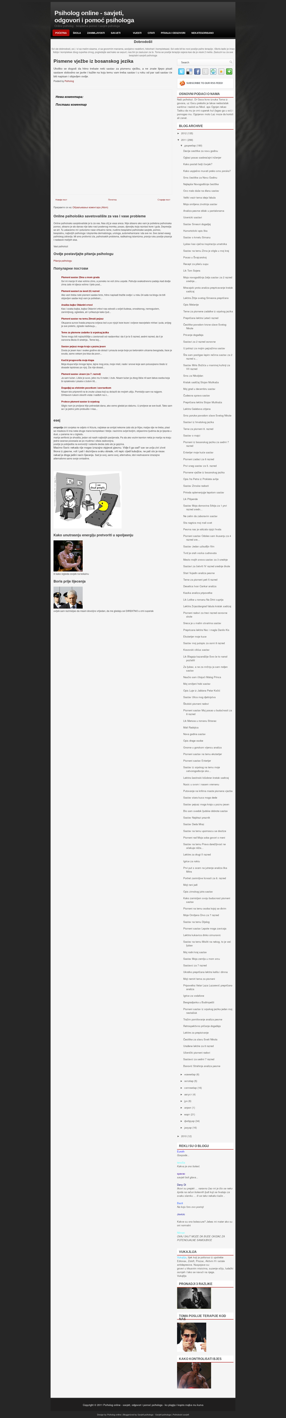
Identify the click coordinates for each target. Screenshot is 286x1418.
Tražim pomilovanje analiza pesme (202, 1019)
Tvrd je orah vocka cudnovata (200, 553)
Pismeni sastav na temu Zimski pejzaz (82, 318)
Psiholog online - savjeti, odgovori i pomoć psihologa (94, 17)
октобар (189, 1081)
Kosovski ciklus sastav (196, 650)
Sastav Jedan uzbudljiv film (198, 546)
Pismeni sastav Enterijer (197, 760)
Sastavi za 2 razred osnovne (199, 341)
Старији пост (164, 199)
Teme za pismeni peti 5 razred (200, 579)
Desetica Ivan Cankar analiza (199, 586)
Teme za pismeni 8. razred (198, 429)
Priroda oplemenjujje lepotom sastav (203, 492)
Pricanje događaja (193, 335)
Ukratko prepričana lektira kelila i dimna (205, 972)
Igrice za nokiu (191, 861)
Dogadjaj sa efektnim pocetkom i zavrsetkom (86, 387)
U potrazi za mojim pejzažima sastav (204, 348)
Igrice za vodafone (193, 995)
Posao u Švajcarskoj (195, 257)
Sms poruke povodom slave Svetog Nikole (207, 415)
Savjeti (115, 33)
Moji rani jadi (190, 885)
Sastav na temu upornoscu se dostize (204, 831)
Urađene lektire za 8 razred (198, 1046)
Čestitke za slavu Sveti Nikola (200, 1039)
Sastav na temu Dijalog (196, 922)
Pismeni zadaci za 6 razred (198, 459)
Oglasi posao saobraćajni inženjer (202, 157)
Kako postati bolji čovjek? (197, 164)
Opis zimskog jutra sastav (198, 891)
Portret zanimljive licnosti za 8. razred (204, 878)
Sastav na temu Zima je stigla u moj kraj (206, 251)
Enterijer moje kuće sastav (198, 452)
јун (186, 1101)
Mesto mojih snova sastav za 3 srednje (205, 559)
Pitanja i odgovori (173, 33)
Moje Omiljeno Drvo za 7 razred (201, 915)
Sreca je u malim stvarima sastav (202, 623)
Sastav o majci (191, 435)
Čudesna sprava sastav (196, 395)
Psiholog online (114, 1414)
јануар (188, 1127)
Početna (61, 33)
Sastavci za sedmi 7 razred (198, 1059)
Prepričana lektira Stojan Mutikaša (202, 402)
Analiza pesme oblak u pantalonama (203, 211)
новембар (190, 1074)
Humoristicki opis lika (195, 231)
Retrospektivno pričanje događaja (202, 1026)
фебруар (189, 1121)
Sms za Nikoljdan (193, 375)
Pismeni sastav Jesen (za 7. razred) (81, 374)
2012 (184, 133)
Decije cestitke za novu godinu (200, 151)
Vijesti (137, 33)
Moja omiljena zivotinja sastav (200, 204)
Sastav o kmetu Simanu (197, 237)
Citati (151, 33)
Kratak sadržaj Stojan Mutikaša (201, 382)
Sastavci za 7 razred (195, 965)
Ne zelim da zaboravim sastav (200, 516)
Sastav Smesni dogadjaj (197, 224)
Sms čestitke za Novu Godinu (200, 177)
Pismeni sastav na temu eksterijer (202, 754)
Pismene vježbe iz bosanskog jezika (204, 472)
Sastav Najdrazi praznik (196, 817)
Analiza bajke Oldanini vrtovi (77, 305)
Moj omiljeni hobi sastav (197, 683)
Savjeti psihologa (145, 1414)
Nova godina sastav (194, 734)
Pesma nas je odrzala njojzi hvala (202, 529)
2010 (184, 1136)
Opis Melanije (191, 304)
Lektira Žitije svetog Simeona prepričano (206, 298)
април (188, 1107)
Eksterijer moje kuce (194, 636)
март (187, 1114)
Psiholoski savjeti (181, 1414)
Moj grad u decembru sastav (199, 389)
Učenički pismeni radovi (196, 1052)
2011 (184, 140)
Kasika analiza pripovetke (197, 593)
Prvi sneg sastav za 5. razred (200, 466)
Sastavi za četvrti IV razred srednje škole (206, 566)
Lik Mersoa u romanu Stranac (200, 721)
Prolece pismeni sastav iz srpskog (80, 401)
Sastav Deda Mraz (193, 824)
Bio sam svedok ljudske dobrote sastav (205, 811)
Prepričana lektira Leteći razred (200, 318)
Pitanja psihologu (63, 260)
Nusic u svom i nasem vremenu (201, 784)
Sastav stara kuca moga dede (200, 797)
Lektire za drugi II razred (197, 854)
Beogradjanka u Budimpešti (198, 1002)
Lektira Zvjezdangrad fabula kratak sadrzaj (207, 606)
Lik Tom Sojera (191, 270)
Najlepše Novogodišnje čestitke (201, 184)
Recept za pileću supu (195, 264)
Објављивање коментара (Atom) (90, 207)
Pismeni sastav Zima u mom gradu (80, 277)
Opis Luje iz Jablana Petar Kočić (201, 690)
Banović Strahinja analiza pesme (201, 1066)
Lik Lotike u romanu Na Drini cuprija (203, 599)
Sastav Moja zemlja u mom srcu (201, 959)
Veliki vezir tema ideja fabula (199, 197)
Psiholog (70, 81)
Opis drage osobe (193, 740)
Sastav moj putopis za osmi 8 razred (204, 643)
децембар (190, 145)
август (188, 1094)
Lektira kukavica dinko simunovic (202, 935)
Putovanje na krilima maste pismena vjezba (207, 791)
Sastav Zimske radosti (196, 486)
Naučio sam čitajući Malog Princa (202, 677)
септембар (190, 1088)
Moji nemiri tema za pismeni (199, 979)
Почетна (112, 199)
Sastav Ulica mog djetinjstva (199, 697)
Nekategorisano (202, 33)
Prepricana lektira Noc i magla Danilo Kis (206, 630)
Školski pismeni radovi (196, 704)
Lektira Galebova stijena (197, 409)
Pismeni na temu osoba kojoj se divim (204, 908)
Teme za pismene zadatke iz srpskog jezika (85, 332)
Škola (77, 33)
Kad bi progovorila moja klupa (77, 360)
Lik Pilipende (190, 499)
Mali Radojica (190, 727)
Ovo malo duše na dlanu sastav (201, 190)
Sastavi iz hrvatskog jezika (198, 422)
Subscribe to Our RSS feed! (204, 83)
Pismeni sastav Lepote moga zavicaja (204, 928)
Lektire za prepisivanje (196, 1032)
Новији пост (61, 199)
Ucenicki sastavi (192, 217)
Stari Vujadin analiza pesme (199, 573)
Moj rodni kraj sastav (195, 952)
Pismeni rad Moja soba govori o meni (204, 837)
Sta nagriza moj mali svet (197, 522)
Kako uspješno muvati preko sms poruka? (207, 171)
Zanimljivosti (96, 33)
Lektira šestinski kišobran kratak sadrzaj (206, 778)
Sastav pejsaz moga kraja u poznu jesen (83, 346)
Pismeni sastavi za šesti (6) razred (80, 291)
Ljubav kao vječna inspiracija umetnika (205, 244)
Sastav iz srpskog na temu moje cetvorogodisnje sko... (201, 769)
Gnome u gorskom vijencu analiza (202, 747)
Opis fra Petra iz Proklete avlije (200, 479)
